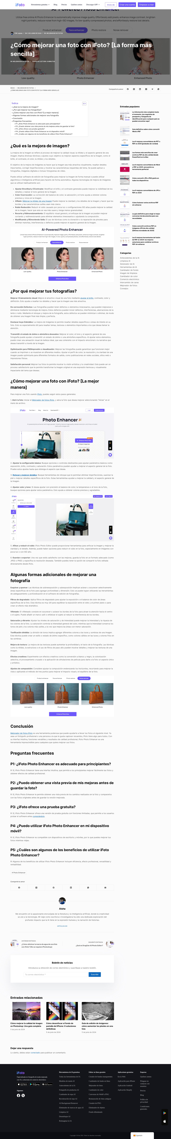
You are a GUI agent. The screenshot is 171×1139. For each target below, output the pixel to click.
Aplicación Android (125, 1085)
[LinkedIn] (140, 89)
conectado (35, 1052)
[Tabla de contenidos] (83, 104)
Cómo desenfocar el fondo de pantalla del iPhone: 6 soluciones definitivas (61, 1026)
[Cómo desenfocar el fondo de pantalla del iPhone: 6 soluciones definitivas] (62, 1011)
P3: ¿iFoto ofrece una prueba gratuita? (30, 129)
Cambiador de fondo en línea (99, 1081)
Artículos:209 (62, 926)
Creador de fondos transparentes (100, 1077)
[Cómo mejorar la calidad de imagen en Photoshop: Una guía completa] (26, 1011)
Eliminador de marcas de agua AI (71, 1108)
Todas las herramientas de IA (69, 1077)
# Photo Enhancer (18, 873)
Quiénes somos (76, 5)
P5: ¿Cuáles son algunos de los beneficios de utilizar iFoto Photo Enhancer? (44, 134)
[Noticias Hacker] (146, 89)
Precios (64, 5)
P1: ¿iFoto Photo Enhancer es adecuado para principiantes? (38, 124)
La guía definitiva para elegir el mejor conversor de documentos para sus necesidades (146, 216)
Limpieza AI (125, 261)
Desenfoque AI (64, 1116)
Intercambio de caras (129, 282)
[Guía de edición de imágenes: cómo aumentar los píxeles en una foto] (98, 1011)
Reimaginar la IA (65, 1121)
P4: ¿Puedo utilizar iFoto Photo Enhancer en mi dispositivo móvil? (40, 131)
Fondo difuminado (95, 1112)
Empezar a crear (146, 4)
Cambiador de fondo (129, 270)
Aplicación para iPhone (126, 1081)
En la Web (121, 1077)
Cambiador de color (129, 276)
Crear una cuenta (127, 4)
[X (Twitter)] (134, 89)
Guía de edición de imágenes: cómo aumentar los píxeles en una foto (97, 1026)
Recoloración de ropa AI (68, 1099)
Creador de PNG (95, 1103)
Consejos (124, 288)
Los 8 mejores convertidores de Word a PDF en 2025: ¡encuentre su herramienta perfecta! (146, 167)
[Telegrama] (152, 89)
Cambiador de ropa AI (67, 1094)
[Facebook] (128, 89)
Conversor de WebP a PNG (99, 1094)
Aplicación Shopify (125, 1090)
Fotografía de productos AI (69, 1090)
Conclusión (17, 118)
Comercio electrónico (129, 279)
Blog (55, 5)
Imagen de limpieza (128, 273)
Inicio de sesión (111, 5)
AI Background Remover (68, 1103)
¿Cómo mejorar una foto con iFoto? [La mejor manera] (36, 113)
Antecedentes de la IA (129, 258)
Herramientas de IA (128, 267)
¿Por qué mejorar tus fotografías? (27, 110)
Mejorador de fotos (55, 33)
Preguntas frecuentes (22, 121)
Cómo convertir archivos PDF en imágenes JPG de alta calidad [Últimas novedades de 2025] (144, 228)
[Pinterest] (53, 888)
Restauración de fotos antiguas (100, 1099)
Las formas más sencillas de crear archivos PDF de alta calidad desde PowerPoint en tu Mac (145, 155)
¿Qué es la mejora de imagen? (25, 107)
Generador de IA (127, 264)
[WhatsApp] (158, 89)
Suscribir (95, 974)
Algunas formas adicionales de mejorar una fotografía (36, 115)
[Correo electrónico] (105, 888)
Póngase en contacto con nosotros (144, 1083)
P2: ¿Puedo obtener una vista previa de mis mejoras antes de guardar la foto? (45, 126)
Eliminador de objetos (97, 1108)
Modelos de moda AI (67, 1081)
